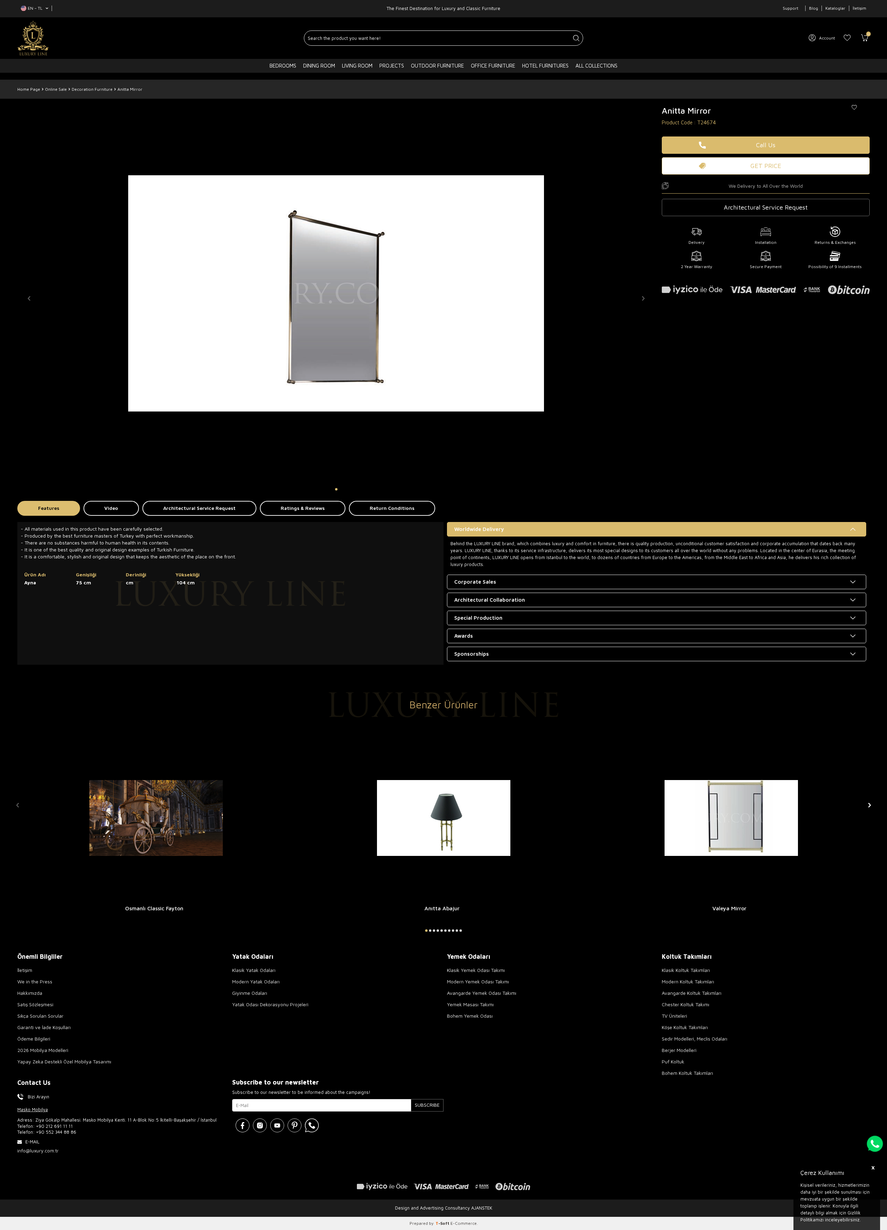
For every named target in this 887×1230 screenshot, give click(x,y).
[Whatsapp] (312, 1125)
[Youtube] (277, 1125)
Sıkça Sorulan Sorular (40, 1016)
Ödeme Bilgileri (33, 1039)
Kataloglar (835, 8)
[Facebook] (242, 1125)
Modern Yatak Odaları (256, 981)
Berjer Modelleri (679, 1050)
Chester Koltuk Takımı (685, 1004)
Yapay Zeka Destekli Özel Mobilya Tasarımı (64, 1061)
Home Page (28, 89)
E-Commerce (463, 1223)
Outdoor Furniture (437, 66)
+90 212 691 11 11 (54, 1126)
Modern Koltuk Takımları (688, 981)
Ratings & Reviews (303, 508)
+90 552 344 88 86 (56, 1132)
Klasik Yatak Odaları (253, 970)
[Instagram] (260, 1125)
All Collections (596, 66)
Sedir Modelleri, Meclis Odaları (694, 1039)
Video (111, 508)
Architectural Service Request (199, 508)
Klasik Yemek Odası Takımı (476, 970)
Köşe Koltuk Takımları (685, 1027)
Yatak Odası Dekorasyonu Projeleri (270, 1004)
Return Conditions (392, 508)
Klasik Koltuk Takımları (686, 970)
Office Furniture (493, 66)
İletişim (859, 8)
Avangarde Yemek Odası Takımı (481, 993)
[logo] (33, 38)
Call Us (765, 145)
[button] (336, 489)
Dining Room (319, 66)
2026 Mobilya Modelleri (42, 1050)
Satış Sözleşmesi (35, 1004)
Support (790, 8)
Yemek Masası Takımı (470, 1004)
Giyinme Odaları (249, 993)
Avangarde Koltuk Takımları (691, 993)
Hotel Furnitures (545, 66)
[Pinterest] (294, 1125)
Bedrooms (283, 66)
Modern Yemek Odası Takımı (478, 981)
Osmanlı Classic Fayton (154, 908)
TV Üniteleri (674, 1016)
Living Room (357, 66)
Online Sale (56, 89)
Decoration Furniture (92, 89)
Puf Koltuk (673, 1061)
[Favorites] (847, 38)
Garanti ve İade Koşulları (44, 1027)
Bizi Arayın (38, 1096)
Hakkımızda (29, 993)
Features (48, 508)
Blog (813, 8)
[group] (336, 293)
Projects (391, 66)
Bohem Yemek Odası (470, 1016)
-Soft (443, 1223)
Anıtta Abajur (441, 908)
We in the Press (34, 981)
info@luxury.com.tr (38, 1150)
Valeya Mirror (729, 908)
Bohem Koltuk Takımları (687, 1073)
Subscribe (427, 1105)
